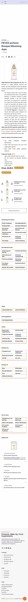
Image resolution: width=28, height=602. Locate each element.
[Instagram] (4, 548)
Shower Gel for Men (7, 267)
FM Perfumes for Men (6, 255)
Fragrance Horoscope (18, 335)
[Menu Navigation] (2, 2)
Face (3, 373)
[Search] (23, 2)
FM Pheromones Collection (6, 233)
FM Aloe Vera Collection (19, 352)
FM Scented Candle (20, 232)
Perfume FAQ (6, 338)
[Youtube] (8, 548)
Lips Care (17, 373)
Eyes (3, 368)
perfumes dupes (5, 590)
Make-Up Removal (7, 376)
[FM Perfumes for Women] (10, 453)
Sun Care (17, 358)
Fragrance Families (7, 334)
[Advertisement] (14, 21)
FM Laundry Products (5, 425)
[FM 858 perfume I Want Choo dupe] (7, 183)
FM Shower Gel (6, 236)
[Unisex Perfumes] (8, 464)
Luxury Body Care (7, 309)
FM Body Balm (6, 225)
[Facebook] (2, 548)
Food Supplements (7, 320)
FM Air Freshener (7, 223)
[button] (21, 2)
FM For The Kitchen (20, 422)
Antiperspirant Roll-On (6, 251)
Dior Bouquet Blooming (9, 131)
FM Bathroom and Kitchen (7, 419)
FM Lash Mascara (7, 371)
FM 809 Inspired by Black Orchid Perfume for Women (15, 479)
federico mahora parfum (7, 584)
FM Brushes (18, 368)
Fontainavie (18, 355)
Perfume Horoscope (20, 338)
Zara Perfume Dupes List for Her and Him (14, 487)
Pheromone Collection (18, 259)
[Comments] (25, 461)
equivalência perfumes (6, 586)
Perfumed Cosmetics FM (19, 255)
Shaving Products (20, 263)
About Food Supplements (6, 330)
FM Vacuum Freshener (5, 429)
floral (13, 154)
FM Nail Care (18, 371)
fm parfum (3, 588)
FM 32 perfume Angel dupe (10, 455)
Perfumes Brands (7, 341)
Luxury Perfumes (20, 309)
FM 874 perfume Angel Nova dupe (12, 472)
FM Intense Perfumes (5, 229)
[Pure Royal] (7, 470)
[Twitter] (6, 548)
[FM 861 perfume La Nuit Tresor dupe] (7, 191)
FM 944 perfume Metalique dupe (12, 466)
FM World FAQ (19, 330)
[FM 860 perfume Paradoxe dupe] (7, 199)
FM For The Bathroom (18, 419)
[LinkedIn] (10, 548)
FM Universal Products (19, 425)
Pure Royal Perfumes (5, 263)
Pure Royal (5, 240)
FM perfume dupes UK (9, 598)
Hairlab (4, 358)
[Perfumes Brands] (8, 485)
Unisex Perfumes (20, 240)
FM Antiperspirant (20, 223)
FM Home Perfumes (20, 225)
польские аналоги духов (7, 594)
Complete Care (6, 351)
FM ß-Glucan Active (7, 355)
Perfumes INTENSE (7, 259)
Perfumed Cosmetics (18, 237)
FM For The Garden (7, 422)
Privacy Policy (19, 341)
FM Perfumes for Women (19, 229)
